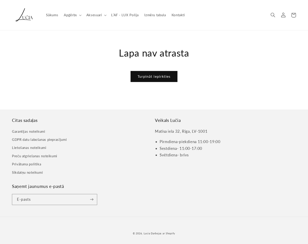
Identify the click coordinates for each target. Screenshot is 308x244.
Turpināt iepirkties (154, 76)
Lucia (147, 233)
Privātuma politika (26, 164)
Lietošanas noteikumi (29, 148)
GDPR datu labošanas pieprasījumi (39, 139)
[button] (72, 15)
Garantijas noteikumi (28, 131)
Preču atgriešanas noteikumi (34, 156)
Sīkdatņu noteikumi (27, 172)
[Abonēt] (92, 199)
